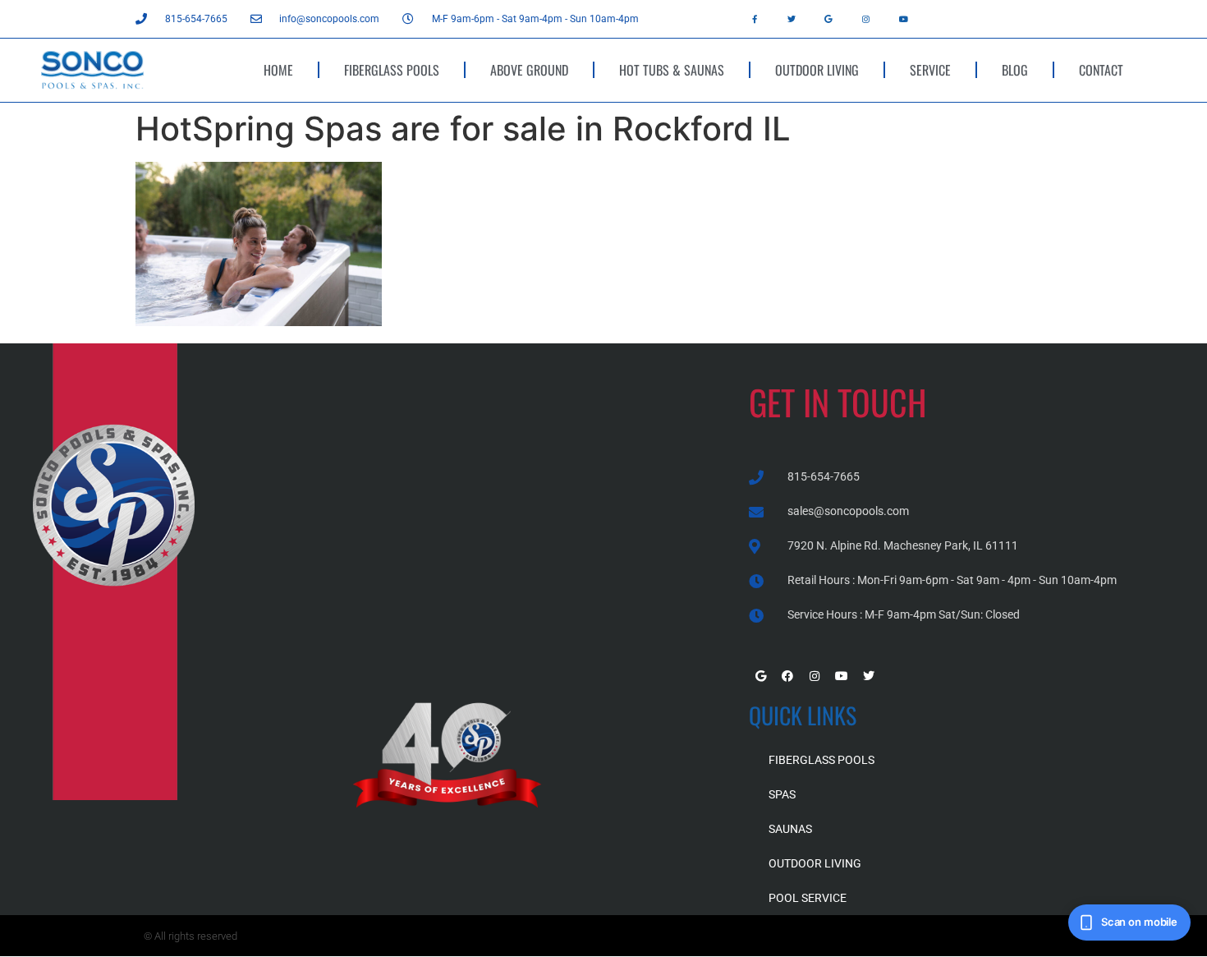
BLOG (1015, 70)
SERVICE (930, 70)
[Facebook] (787, 676)
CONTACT (1101, 70)
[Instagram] (866, 19)
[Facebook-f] (754, 19)
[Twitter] (791, 19)
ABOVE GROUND (529, 70)
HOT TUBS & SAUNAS (671, 70)
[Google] (828, 19)
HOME (278, 70)
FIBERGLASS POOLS (391, 70)
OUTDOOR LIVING (817, 70)
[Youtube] (903, 19)
